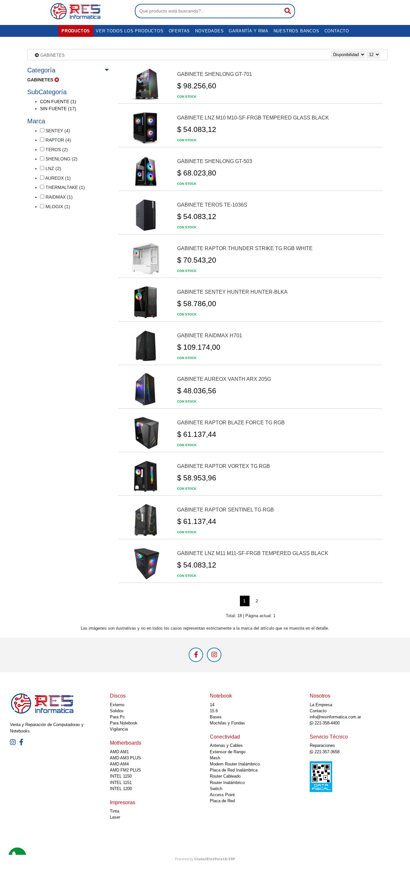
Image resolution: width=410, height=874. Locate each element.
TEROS (56, 149)
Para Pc (117, 717)
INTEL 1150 (121, 776)
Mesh (215, 758)
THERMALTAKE (64, 187)
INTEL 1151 (121, 782)
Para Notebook (123, 723)
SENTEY (57, 130)
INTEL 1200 (121, 788)
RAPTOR (57, 140)
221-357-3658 (326, 751)
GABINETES (52, 55)
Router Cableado (225, 776)
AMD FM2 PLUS (125, 770)
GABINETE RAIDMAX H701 (209, 335)
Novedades (209, 31)
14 (212, 704)
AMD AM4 (119, 764)
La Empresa (321, 704)
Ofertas (179, 31)
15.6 (214, 710)
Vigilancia (119, 729)
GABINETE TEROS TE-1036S (212, 205)
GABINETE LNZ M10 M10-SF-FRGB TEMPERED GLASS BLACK (253, 117)
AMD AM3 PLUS (125, 758)
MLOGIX (57, 206)
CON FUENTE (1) (58, 101)
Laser (115, 817)
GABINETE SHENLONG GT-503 (214, 161)
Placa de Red (222, 800)
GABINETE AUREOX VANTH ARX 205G (224, 379)
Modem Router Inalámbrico (235, 764)
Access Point (222, 794)
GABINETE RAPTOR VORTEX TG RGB (223, 466)
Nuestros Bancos (296, 31)
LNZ (52, 168)
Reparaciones (322, 745)
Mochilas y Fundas (227, 723)
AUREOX (57, 178)
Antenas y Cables (226, 745)
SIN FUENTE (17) (58, 108)
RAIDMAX (58, 197)
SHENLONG (61, 158)
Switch (216, 788)
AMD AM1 (119, 751)
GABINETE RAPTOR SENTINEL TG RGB (225, 509)
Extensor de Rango (227, 751)
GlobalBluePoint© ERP (205, 859)
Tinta (114, 811)
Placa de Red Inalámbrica (234, 770)
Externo (117, 704)
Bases (216, 717)
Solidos (117, 710)
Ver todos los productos (129, 31)
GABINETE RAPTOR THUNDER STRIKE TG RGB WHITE (245, 248)
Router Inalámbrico (227, 782)
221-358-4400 (326, 723)
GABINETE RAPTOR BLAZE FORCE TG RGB (231, 422)
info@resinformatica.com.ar (335, 717)
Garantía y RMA (248, 31)
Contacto (336, 31)
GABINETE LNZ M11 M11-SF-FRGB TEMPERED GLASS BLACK (252, 553)
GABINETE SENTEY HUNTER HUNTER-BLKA (232, 292)
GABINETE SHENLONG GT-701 (214, 74)
